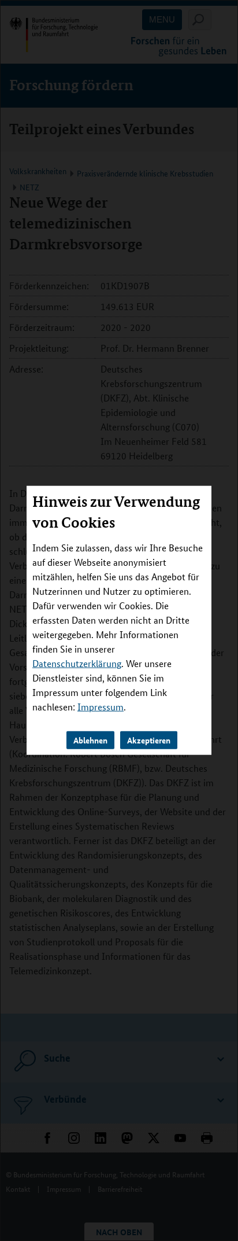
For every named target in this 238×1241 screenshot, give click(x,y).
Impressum (100, 707)
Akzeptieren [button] (148, 740)
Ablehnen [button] (90, 740)
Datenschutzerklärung (76, 663)
